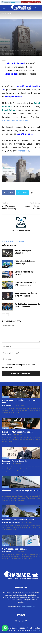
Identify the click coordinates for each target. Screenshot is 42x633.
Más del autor (9, 245)
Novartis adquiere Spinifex (32, 207)
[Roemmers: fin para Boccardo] (21, 453)
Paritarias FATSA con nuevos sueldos (17, 432)
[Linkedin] (19, 621)
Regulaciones (7, 299)
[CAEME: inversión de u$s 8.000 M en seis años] (21, 392)
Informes (5, 516)
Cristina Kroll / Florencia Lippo (11, 522)
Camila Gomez (6, 434)
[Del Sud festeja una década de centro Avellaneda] (7, 306)
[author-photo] (21, 227)
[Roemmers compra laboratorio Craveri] (21, 511)
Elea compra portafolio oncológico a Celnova (21, 490)
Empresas (5, 397)
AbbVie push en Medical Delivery (9, 207)
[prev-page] (3, 314)
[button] (3, 8)
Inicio (2, 13)
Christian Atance (7, 405)
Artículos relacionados (14, 241)
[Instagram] (16, 621)
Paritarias (5, 428)
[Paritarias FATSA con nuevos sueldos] (21, 423)
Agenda (9, 13)
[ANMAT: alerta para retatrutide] (7, 253)
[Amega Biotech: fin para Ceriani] (7, 274)
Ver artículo (23, 151)
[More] (31, 192)
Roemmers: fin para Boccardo (14, 461)
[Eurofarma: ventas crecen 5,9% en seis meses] (7, 285)
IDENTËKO (36, 630)
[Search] (36, 8)
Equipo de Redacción (21, 230)
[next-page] (7, 314)
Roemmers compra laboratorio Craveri (18, 519)
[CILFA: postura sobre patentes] (21, 540)
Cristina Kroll (6, 464)
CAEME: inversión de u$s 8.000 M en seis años (19, 401)
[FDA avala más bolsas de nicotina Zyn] (7, 264)
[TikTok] (23, 621)
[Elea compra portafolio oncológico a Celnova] (21, 482)
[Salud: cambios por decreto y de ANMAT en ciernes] (7, 296)
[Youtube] (26, 621)
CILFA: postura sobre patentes (14, 549)
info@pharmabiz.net (26, 606)
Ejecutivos (6, 277)
